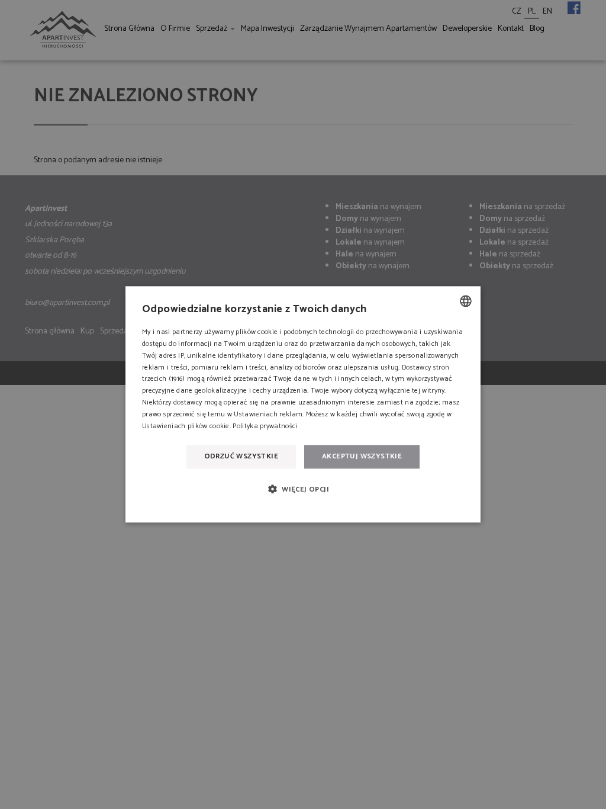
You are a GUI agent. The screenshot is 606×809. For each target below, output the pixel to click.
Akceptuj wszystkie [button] (362, 456)
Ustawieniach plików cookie (186, 426)
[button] (303, 488)
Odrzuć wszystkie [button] (241, 456)
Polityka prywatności (265, 426)
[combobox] (466, 301)
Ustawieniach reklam (268, 414)
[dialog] (303, 404)
